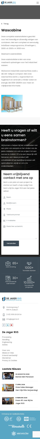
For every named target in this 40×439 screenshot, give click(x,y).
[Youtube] (11, 325)
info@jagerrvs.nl (12, 319)
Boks (22, 414)
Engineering (7, 342)
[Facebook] (3, 325)
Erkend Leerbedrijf (9, 355)
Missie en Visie (8, 353)
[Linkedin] (7, 325)
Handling (5, 339)
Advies (5, 344)
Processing (6, 337)
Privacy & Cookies (9, 360)
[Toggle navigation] (38, 3)
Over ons (6, 350)
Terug (5, 23)
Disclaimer (6, 358)
